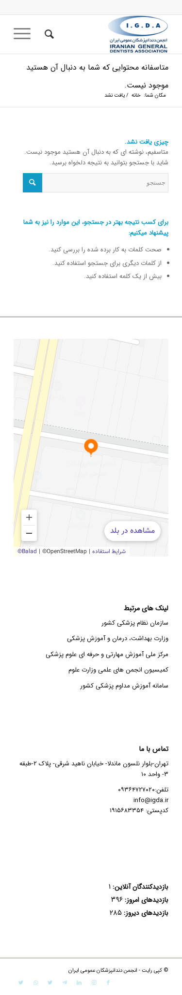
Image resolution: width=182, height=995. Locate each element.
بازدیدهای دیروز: (145, 913)
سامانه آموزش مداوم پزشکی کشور (124, 686)
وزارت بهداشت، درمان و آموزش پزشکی (117, 638)
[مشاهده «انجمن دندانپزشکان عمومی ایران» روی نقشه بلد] (91, 447)
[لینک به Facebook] (108, 983)
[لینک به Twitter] (50, 983)
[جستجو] (48, 34)
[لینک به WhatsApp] (35, 983)
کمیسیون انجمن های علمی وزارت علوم (118, 670)
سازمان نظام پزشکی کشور (134, 623)
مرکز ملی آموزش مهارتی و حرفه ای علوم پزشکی (107, 654)
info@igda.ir (150, 800)
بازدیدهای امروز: (145, 900)
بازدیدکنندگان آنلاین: (139, 887)
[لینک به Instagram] (93, 983)
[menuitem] (48, 34)
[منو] (25, 34)
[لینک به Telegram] (64, 983)
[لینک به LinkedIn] (79, 983)
